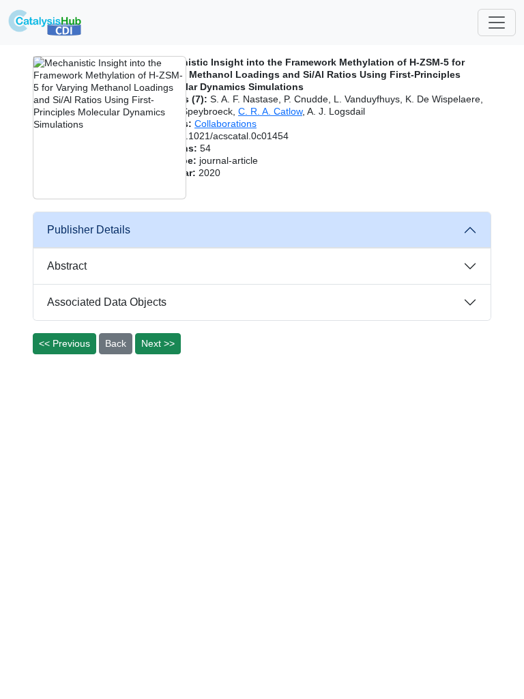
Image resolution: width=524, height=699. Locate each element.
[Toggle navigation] (497, 22)
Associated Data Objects (106, 302)
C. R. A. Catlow (270, 111)
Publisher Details (88, 230)
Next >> (158, 343)
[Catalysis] (45, 22)
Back (115, 343)
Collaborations (225, 123)
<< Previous (64, 343)
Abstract (67, 266)
